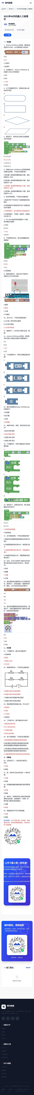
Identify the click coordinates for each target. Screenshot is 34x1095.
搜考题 (3, 1035)
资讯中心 (11, 9)
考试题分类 (4, 1054)
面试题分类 (4, 1057)
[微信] (3, 1018)
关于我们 (4, 1067)
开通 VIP (3, 1038)
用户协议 (11, 1090)
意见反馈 (4, 1073)
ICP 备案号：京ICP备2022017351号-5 (22, 1090)
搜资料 (3, 1032)
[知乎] (17, 1018)
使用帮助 (4, 1070)
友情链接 (4, 1077)
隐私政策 (3, 1090)
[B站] (13, 1018)
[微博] (8, 1018)
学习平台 (4, 1048)
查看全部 (28, 967)
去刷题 (3, 1028)
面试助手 (4, 1051)
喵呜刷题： (7, 820)
